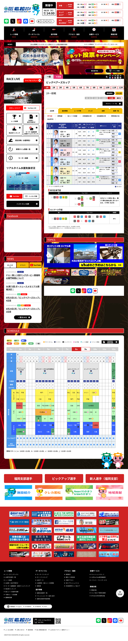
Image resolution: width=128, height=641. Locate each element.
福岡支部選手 (23, 478)
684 (69, 381)
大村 (44, 425)
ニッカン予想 (33, 196)
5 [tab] (87, 263)
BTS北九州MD (62, 21)
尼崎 (78, 405)
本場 (60, 5)
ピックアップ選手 (64, 478)
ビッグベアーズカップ (91, 369)
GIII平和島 (38, 417)
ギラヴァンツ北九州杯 (21, 369)
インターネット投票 (22, 204)
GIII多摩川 (113, 417)
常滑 (24, 405)
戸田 (43, 405)
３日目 (104, 98)
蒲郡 (113, 425)
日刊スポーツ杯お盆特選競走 (45, 369)
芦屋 (22, 392)
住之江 (70, 425)
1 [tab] (80, 263)
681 (18, 381)
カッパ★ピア (61, 13)
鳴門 (41, 392)
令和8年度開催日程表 (110, 342)
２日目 (96, 98)
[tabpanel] (84, 255)
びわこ (113, 412)
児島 (52, 405)
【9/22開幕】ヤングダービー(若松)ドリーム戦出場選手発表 (19, 44)
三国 (73, 392)
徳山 (17, 392)
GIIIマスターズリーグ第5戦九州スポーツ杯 (113, 370)
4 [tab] (85, 263)
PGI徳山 (42, 412)
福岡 (20, 412)
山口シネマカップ (73, 369)
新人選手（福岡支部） (105, 478)
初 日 (88, 98)
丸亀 (19, 425)
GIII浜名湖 (113, 404)
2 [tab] (82, 263)
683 (37, 381)
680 (113, 381)
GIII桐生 (19, 431)
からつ (51, 392)
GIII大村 (52, 430)
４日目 (111, 98)
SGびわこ (19, 405)
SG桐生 (95, 425)
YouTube (16, 196)
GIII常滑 (91, 405)
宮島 (38, 405)
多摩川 (47, 405)
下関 (24, 425)
